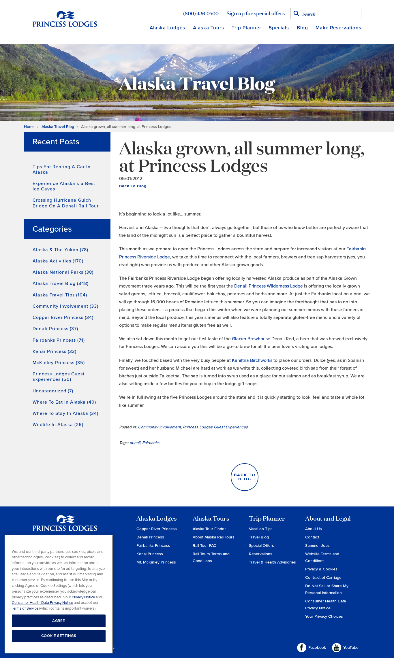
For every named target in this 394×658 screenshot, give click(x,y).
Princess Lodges (65, 526)
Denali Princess (150, 537)
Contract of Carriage (323, 577)
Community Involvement (159, 427)
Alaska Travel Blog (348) (61, 283)
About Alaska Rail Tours (213, 537)
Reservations (260, 553)
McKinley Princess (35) (59, 363)
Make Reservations (338, 28)
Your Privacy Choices (324, 616)
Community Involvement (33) (65, 306)
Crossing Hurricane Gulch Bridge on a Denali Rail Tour (66, 203)
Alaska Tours (208, 28)
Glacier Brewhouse (251, 339)
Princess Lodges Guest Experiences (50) (59, 376)
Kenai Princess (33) (54, 351)
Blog (302, 28)
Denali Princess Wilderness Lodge (269, 286)
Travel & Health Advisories (272, 562)
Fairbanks (151, 442)
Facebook (317, 647)
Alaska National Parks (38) (63, 272)
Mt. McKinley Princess (156, 562)
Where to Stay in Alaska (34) (65, 413)
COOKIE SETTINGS (58, 636)
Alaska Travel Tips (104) (60, 295)
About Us (313, 528)
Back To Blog (133, 186)
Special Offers (261, 545)
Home (29, 126)
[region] (59, 594)
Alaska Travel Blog (58, 126)
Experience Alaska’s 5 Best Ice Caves (64, 186)
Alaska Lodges (167, 28)
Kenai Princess (149, 553)
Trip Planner (246, 28)
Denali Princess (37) (55, 329)
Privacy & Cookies (321, 569)
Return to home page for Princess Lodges (65, 18)
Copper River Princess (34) (63, 317)
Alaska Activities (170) (58, 261)
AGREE (58, 620)
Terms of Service (25, 608)
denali (135, 442)
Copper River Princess (156, 528)
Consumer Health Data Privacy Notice (42, 602)
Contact (312, 537)
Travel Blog (259, 537)
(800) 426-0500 (201, 13)
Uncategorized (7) (53, 391)
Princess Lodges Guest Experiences (215, 427)
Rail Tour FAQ (205, 545)
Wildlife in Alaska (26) (58, 425)
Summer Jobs (317, 545)
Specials (279, 28)
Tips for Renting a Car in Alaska (62, 169)
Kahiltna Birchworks (252, 360)
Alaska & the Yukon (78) (60, 250)
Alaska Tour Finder (209, 528)
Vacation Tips (261, 528)
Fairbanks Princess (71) (59, 340)
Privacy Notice (83, 597)
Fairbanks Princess (153, 545)
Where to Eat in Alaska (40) (64, 402)
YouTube (351, 647)
